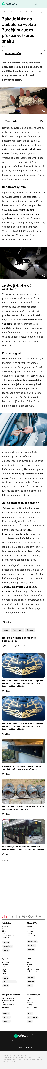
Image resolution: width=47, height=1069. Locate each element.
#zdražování (32, 942)
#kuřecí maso (32, 1017)
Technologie (31, 935)
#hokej (5, 986)
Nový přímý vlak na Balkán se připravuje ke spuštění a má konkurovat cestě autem (21, 767)
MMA (4, 971)
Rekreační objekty (33, 969)
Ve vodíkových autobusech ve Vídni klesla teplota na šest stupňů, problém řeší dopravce (23, 847)
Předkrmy (30, 1003)
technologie (33, 196)
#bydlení (31, 977)
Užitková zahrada (8, 1005)
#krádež (30, 630)
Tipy (3, 1003)
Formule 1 (5, 965)
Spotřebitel (30, 933)
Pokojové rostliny (8, 1000)
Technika (16, 12)
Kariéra (23, 1041)
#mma (5, 978)
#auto (6, 630)
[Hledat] (36, 4)
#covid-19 (31, 946)
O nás (14, 1041)
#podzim (6, 1021)
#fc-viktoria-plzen (9, 982)
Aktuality (5, 927)
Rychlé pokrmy (32, 1007)
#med (30, 1021)
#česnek (6, 1013)
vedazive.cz (6, 12)
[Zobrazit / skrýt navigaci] (43, 4)
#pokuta (6, 942)
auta (21, 336)
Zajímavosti (6, 938)
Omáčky (29, 1000)
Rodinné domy (32, 971)
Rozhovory (30, 931)
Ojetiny (4, 931)
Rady (4, 933)
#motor (6, 950)
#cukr (30, 1013)
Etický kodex (17, 1047)
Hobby (29, 962)
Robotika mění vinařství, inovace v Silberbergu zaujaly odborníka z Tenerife (23, 807)
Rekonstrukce (31, 967)
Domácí (29, 927)
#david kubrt (7, 946)
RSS (32, 1047)
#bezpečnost (17, 630)
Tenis (4, 973)
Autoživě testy (7, 929)
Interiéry (29, 965)
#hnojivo (6, 1017)
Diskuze (21, 646)
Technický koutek (8, 935)
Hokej (4, 969)
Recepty (29, 1005)
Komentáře (30, 929)
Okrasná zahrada (8, 998)
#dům (30, 985)
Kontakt (33, 1041)
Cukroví (29, 998)
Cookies (26, 1047)
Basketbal (5, 962)
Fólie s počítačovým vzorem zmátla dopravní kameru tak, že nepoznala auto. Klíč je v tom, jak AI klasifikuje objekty (22, 683)
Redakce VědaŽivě (13, 53)
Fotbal (4, 967)
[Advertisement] (23, 884)
